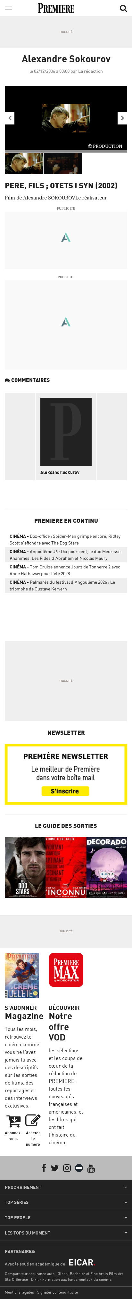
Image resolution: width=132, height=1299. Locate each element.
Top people (17, 1217)
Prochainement (23, 1187)
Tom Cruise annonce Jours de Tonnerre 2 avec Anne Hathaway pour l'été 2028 (65, 570)
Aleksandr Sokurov (59, 472)
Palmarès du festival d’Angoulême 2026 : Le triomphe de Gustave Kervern (62, 585)
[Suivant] (122, 118)
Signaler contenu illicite (57, 1292)
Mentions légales (19, 1292)
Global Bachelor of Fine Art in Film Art (90, 1273)
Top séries (17, 1202)
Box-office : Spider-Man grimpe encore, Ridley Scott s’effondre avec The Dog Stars (65, 539)
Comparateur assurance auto (29, 1273)
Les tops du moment (27, 1232)
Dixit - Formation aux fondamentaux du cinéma (71, 1279)
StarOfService (16, 1279)
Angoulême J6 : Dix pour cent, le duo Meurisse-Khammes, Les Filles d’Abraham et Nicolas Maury (66, 555)
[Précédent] (9, 118)
